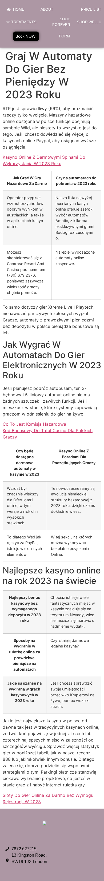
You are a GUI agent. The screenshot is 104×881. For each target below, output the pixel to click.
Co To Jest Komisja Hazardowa (34, 424)
